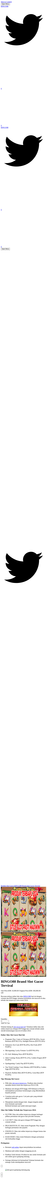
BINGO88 (4, 6)
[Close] (2, 1166)
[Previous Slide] (2, 1174)
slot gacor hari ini (19, 1027)
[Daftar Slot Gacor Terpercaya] (23, 1009)
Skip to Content (6, 2)
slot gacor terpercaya (19, 1083)
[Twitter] (23, 51)
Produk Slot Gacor (7, 886)
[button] (23, 1023)
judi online (15, 1147)
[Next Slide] (2, 1176)
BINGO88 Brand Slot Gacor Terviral (27, 886)
